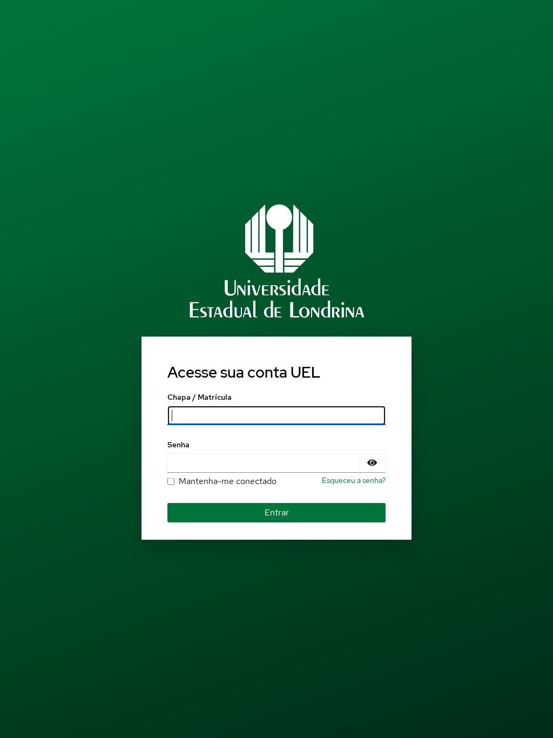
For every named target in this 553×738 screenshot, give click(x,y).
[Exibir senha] (372, 463)
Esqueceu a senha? (354, 480)
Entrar (277, 512)
